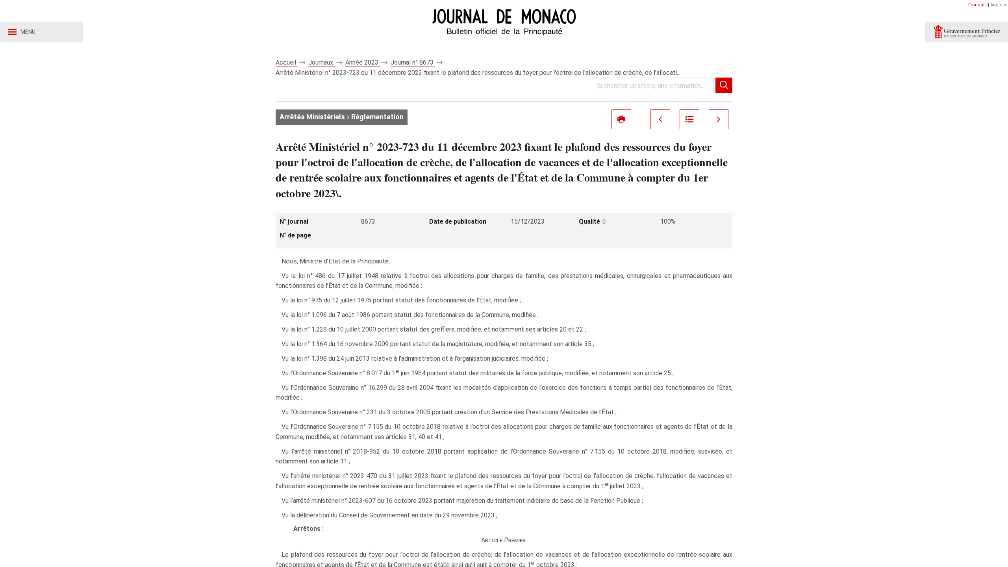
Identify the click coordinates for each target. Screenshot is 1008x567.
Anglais (998, 4)
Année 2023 (362, 62)
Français (977, 4)
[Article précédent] (660, 119)
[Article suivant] (718, 119)
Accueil (287, 62)
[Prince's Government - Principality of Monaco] (966, 32)
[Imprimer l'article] (621, 119)
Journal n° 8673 (413, 62)
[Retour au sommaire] (689, 119)
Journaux (321, 62)
